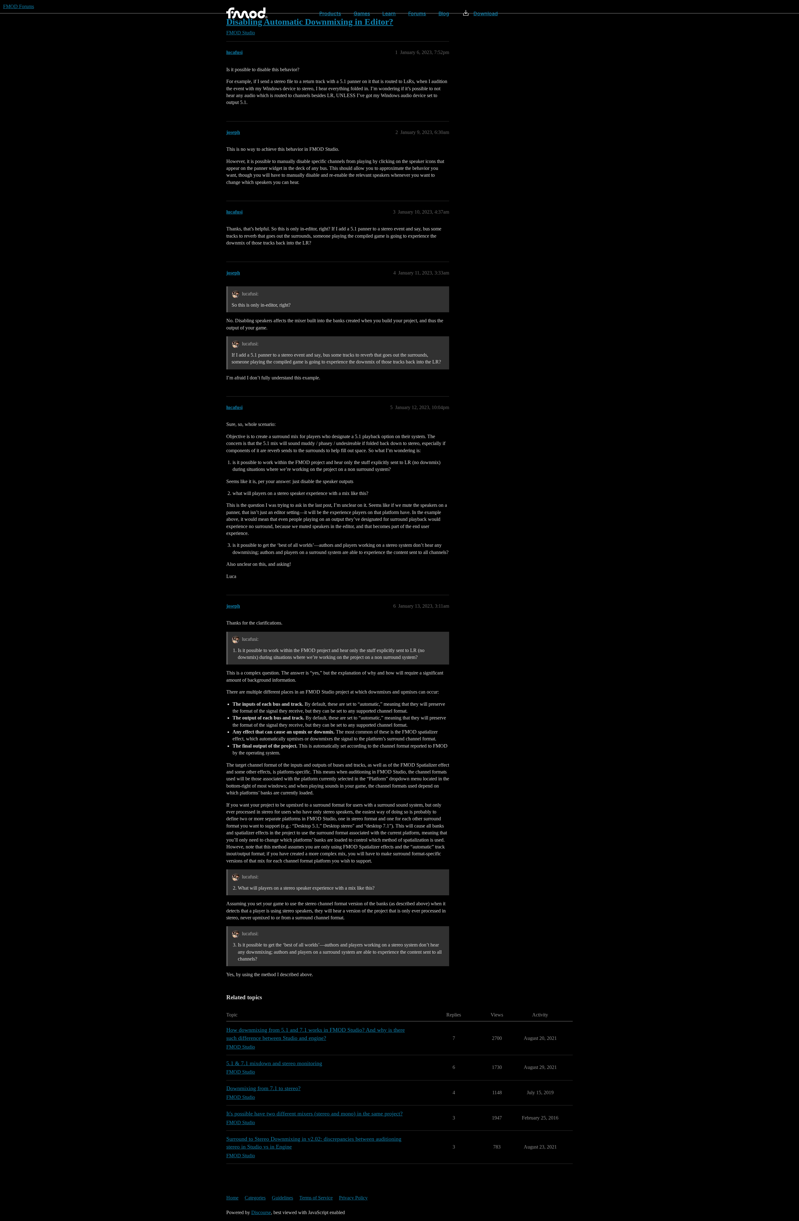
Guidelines (282, 1197)
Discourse (261, 1212)
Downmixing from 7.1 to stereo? (263, 1088)
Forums (417, 13)
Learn (389, 13)
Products (330, 13)
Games (362, 13)
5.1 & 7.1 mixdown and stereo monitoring (274, 1063)
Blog (444, 13)
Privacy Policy (353, 1197)
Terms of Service (316, 1197)
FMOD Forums (18, 6)
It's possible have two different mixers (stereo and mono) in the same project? (314, 1113)
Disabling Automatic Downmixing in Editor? (309, 22)
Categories (255, 1197)
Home (232, 1197)
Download (485, 13)
